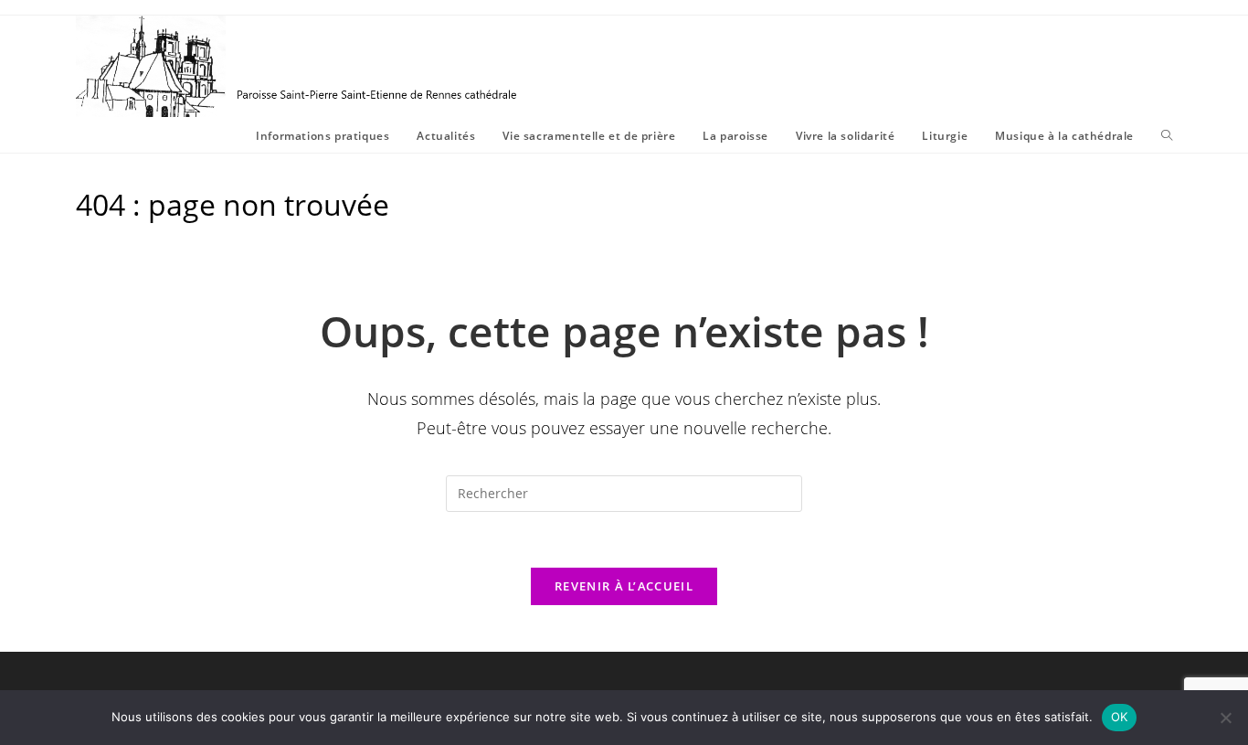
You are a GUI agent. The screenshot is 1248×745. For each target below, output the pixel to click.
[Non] (1225, 717)
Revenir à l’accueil (624, 586)
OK (1119, 716)
